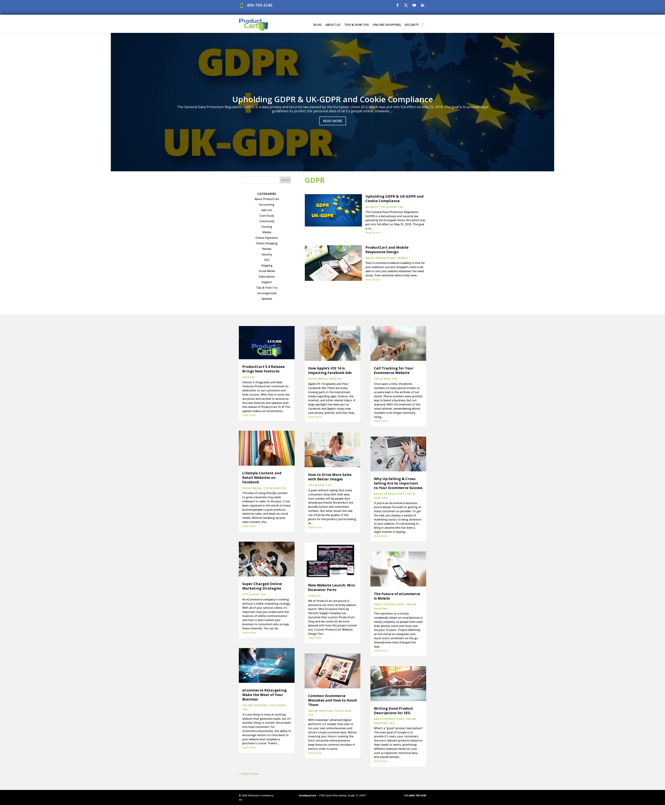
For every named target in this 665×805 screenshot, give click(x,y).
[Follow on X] (405, 5)
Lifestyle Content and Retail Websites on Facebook (261, 477)
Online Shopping (387, 25)
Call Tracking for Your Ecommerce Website (394, 370)
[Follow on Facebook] (397, 5)
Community (266, 221)
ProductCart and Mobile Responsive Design (387, 249)
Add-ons (266, 210)
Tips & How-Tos (356, 25)
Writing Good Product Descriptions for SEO (393, 710)
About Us (332, 25)
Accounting (266, 204)
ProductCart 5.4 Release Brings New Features (263, 368)
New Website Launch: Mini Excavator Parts (331, 587)
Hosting (266, 227)
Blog (317, 25)
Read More (332, 121)
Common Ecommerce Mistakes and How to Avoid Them (332, 700)
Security (412, 25)
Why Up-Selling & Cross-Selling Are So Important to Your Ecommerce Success (398, 483)
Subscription (267, 276)
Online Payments (266, 238)
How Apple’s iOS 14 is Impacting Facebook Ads (330, 370)
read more (372, 232)
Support (266, 282)
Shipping (266, 265)
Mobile (266, 232)
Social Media (267, 271)
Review (266, 249)
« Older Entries (248, 774)
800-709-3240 (259, 5)
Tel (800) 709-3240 (415, 795)
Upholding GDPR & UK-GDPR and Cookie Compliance (332, 99)
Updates (266, 299)
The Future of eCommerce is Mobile (397, 596)
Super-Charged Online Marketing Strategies (262, 586)
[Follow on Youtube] (414, 5)
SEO (266, 260)
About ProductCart (266, 199)
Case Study (266, 216)
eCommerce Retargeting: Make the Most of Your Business (264, 695)
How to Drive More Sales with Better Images (330, 476)
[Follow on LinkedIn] (422, 5)
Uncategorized (266, 293)
